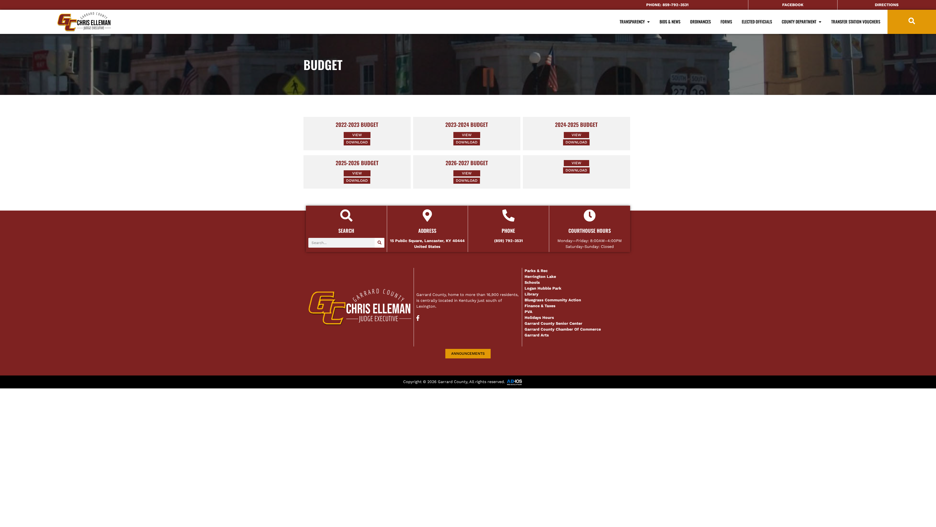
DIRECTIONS (886, 4)
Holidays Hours (539, 317)
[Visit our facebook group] (417, 319)
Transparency (632, 22)
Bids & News (670, 22)
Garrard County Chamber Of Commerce (563, 329)
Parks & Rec (536, 270)
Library (531, 294)
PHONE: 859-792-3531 (667, 4)
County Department (799, 22)
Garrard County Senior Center (553, 323)
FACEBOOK (792, 4)
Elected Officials (757, 22)
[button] (576, 163)
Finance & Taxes (540, 306)
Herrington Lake (540, 276)
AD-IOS (519, 382)
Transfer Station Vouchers (855, 22)
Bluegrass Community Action (553, 300)
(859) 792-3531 (508, 240)
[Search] (379, 243)
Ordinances (700, 22)
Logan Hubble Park (543, 288)
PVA (528, 311)
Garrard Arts (537, 335)
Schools (532, 282)
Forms (726, 22)
